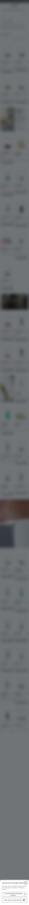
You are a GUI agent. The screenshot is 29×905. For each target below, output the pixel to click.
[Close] (26, 883)
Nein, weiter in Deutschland (13, 900)
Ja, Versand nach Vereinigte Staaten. (13, 894)
